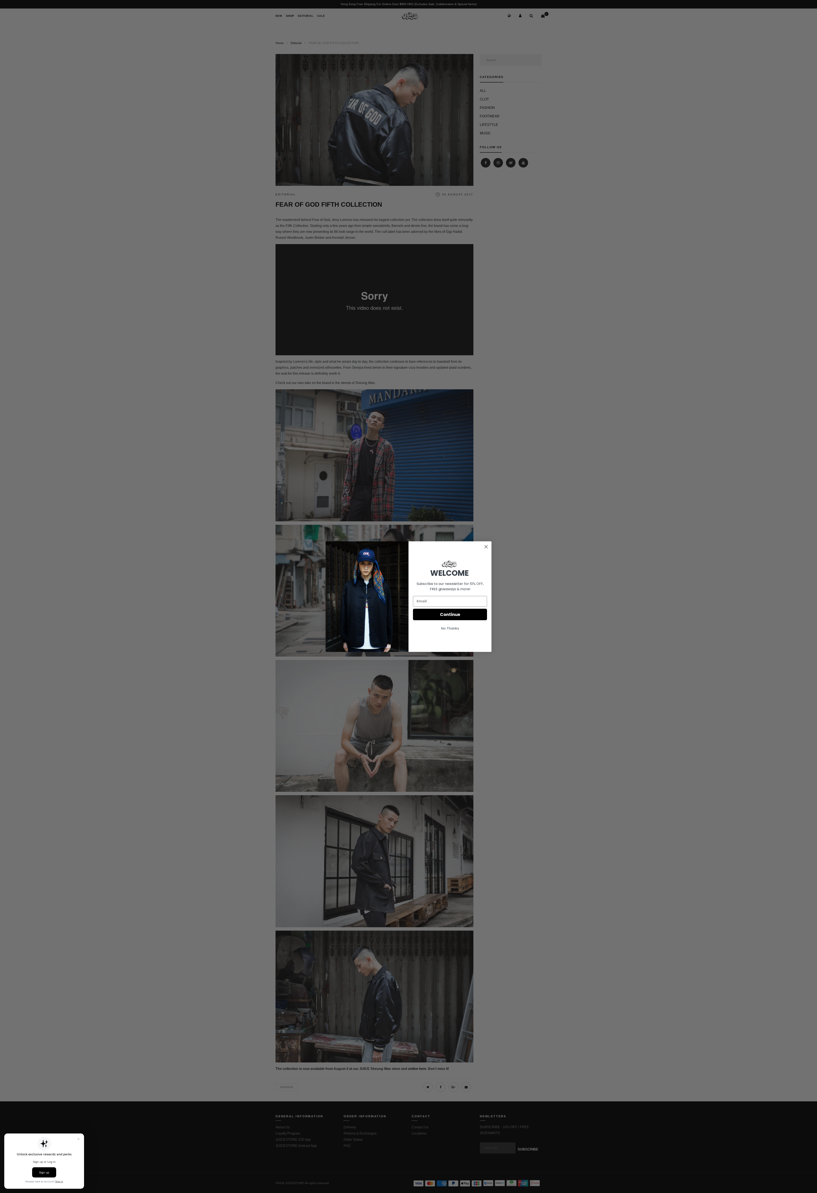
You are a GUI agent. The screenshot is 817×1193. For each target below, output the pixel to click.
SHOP (290, 15)
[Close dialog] (486, 546)
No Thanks (450, 628)
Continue (450, 614)
